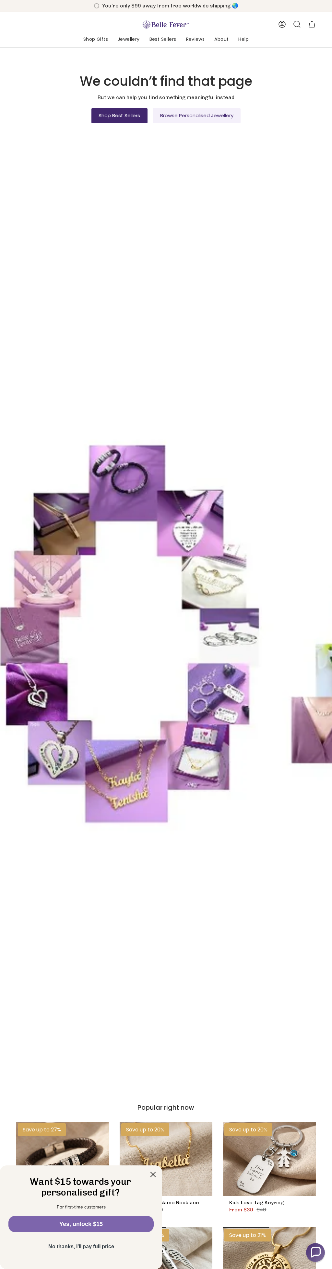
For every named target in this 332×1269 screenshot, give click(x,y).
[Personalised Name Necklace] (166, 1159)
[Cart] (311, 24)
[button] (95, 40)
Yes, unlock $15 (81, 1224)
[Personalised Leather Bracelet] (62, 1159)
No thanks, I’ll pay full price (81, 1246)
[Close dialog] (153, 1174)
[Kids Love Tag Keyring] (269, 1159)
